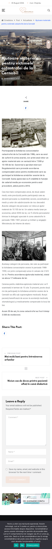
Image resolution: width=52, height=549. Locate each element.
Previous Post (14, 353)
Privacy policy (32, 545)
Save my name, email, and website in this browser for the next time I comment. (27, 470)
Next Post (40, 378)
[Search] (49, 10)
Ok (16, 545)
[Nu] (49, 535)
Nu (22, 545)
